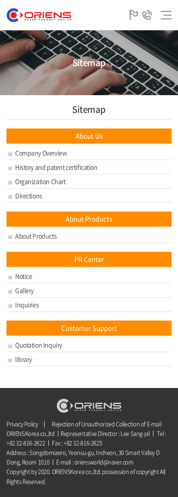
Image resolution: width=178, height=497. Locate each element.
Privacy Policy (22, 424)
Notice (23, 276)
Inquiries (27, 304)
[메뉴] (166, 15)
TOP (163, 482)
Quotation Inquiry (38, 344)
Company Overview (41, 152)
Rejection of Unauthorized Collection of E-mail (106, 424)
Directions (28, 195)
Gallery (24, 290)
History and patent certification (56, 167)
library (23, 359)
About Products (36, 235)
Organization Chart (40, 181)
